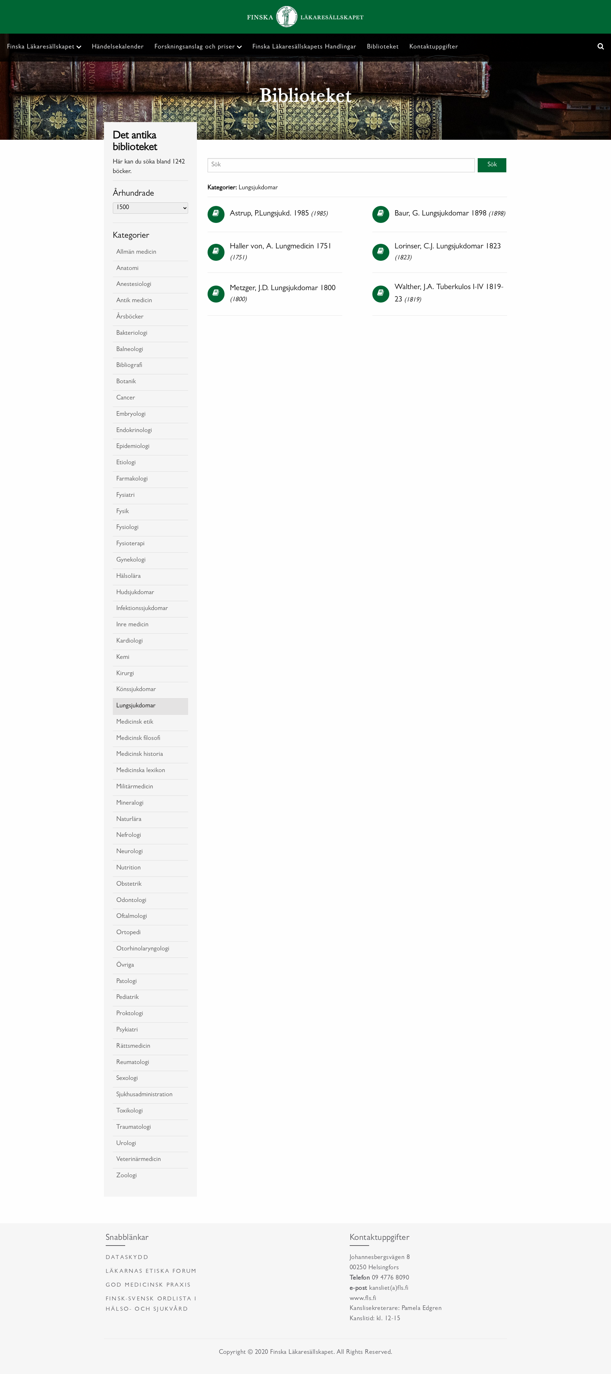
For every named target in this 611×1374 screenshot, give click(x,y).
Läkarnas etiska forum (151, 1272)
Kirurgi (125, 674)
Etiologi (126, 463)
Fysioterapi (130, 544)
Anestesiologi (133, 285)
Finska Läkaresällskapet (41, 47)
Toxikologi (129, 1111)
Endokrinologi (134, 431)
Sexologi (127, 1079)
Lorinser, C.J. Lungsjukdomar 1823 (448, 247)
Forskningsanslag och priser (195, 47)
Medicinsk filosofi (138, 739)
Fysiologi (127, 528)
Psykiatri (127, 1030)
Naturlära (128, 820)
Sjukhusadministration (144, 1095)
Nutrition (128, 868)
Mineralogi (130, 803)
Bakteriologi (131, 333)
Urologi (126, 1144)
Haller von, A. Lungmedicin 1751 (281, 247)
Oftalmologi (131, 917)
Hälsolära (128, 577)
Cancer (125, 398)
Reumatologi (132, 1063)
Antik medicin (134, 301)
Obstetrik (128, 884)
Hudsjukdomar (135, 593)
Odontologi (131, 901)
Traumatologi (133, 1128)
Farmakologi (132, 479)
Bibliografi (129, 366)
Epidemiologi (133, 447)
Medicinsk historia (139, 755)
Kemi (122, 658)
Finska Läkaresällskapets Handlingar (304, 47)
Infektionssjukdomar (142, 609)
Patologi (126, 982)
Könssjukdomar (136, 690)
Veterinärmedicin (138, 1160)
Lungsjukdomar (136, 706)
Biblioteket (383, 47)
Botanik (126, 382)
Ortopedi (128, 933)
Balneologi (129, 350)
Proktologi (129, 1014)
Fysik (122, 512)
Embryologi (131, 415)
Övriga (125, 965)
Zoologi (126, 1176)
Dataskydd (127, 1258)
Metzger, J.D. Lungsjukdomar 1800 (283, 289)
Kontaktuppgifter (433, 47)
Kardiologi (129, 641)
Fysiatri (125, 496)
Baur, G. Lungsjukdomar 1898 (441, 214)
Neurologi (129, 852)
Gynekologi (131, 560)
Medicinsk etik (134, 722)
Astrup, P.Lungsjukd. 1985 (269, 214)
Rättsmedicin (133, 1047)
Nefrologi (128, 836)
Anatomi (127, 269)
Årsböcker (130, 317)
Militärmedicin (134, 787)
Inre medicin (132, 625)
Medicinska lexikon (140, 771)
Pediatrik (127, 998)
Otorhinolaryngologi (142, 949)
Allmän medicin (136, 252)
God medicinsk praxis (148, 1285)
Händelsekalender (118, 47)
